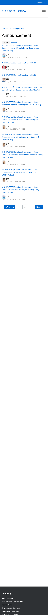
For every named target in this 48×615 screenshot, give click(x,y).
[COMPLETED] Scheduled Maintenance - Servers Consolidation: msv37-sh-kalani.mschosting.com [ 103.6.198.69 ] (21, 48)
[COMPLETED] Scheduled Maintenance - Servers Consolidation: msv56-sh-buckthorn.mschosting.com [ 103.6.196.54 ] (22, 154)
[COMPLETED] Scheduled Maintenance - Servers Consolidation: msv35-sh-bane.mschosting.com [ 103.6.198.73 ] (20, 137)
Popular (14, 42)
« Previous (10, 207)
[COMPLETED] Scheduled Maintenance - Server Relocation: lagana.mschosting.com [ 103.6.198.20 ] (21, 103)
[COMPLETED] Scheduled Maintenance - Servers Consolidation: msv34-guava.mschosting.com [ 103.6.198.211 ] (20, 172)
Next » (39, 207)
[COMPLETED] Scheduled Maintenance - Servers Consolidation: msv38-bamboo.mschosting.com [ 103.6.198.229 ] (20, 119)
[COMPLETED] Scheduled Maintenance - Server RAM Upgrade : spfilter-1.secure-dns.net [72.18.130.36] (22, 88)
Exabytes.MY (18, 28)
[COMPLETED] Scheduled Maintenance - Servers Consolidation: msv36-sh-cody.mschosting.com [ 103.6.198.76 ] (20, 189)
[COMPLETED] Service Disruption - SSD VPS (19, 63)
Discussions (6, 28)
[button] (43, 10)
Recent (5, 42)
